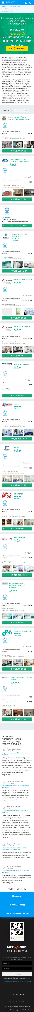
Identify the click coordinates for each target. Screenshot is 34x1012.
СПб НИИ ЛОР (18, 494)
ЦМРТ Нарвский (19, 537)
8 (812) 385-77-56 (30, 2)
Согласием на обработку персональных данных (17, 983)
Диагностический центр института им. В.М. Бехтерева (19, 118)
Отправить (17, 974)
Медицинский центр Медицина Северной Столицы (17, 586)
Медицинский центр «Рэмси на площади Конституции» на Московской (14, 849)
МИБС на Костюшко (21, 364)
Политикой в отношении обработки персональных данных (16, 981)
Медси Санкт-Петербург (23, 631)
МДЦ (15, 404)
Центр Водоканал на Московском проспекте (19, 161)
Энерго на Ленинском (22, 327)
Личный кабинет (26, 2)
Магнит (16, 448)
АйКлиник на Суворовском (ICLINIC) (21, 679)
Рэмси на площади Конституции (19, 235)
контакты (20, 994)
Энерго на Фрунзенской (23, 280)
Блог (12, 994)
